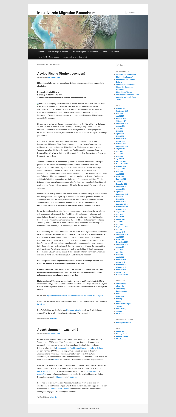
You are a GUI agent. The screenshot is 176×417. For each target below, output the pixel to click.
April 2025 (120, 116)
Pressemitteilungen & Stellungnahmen (84, 51)
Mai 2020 (119, 196)
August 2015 (120, 247)
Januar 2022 (120, 181)
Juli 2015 (119, 249)
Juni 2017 (119, 229)
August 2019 (120, 212)
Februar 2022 (121, 179)
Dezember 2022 (122, 164)
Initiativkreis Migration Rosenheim (66, 12)
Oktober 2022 (121, 166)
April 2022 (120, 174)
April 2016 (120, 237)
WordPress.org (121, 339)
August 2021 (120, 189)
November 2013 (122, 275)
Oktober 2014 (121, 267)
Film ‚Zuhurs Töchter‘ (124, 92)
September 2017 (122, 227)
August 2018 (120, 219)
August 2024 (120, 126)
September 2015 (122, 244)
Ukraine (104, 51)
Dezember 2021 (122, 184)
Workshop (120, 314)
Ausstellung (120, 288)
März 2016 (120, 239)
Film (118, 293)
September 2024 (122, 123)
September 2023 (122, 146)
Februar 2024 (121, 138)
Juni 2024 (119, 128)
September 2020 (122, 194)
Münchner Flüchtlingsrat (93, 295)
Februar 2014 (121, 269)
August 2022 (120, 169)
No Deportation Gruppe (60, 388)
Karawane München (75, 295)
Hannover (60, 377)
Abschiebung (121, 283)
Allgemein (53, 318)
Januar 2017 (120, 232)
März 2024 (120, 136)
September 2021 (122, 186)
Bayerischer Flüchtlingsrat (57, 295)
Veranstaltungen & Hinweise (58, 51)
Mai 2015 (119, 254)
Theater (119, 306)
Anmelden (120, 331)
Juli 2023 (119, 151)
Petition (119, 301)
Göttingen (74, 377)
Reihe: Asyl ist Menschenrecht (48, 57)
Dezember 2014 (122, 264)
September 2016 (122, 234)
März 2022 (120, 176)
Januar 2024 (120, 141)
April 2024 (120, 133)
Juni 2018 (119, 224)
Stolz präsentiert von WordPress (88, 409)
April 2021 (120, 191)
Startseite (41, 51)
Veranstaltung (121, 308)
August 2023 (120, 148)
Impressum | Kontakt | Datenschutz (75, 57)
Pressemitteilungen (123, 303)
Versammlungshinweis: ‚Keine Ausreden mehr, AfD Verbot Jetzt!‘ (127, 97)
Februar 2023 (121, 161)
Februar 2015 (121, 259)
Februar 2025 (121, 118)
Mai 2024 (119, 131)
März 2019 (120, 217)
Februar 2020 (121, 201)
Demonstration (121, 291)
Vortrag (119, 311)
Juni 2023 (119, 154)
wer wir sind (115, 51)
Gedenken (120, 296)
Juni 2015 (119, 252)
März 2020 (120, 199)
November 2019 (122, 206)
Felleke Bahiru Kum (45, 371)
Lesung (119, 298)
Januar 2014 (120, 272)
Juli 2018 (119, 222)
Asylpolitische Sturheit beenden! (61, 73)
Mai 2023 (119, 156)
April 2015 (120, 257)
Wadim (56, 359)
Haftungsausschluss (123, 322)
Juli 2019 (119, 214)
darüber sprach (92, 371)
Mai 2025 (119, 113)
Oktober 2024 (121, 121)
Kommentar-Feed (122, 336)
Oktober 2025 (121, 108)
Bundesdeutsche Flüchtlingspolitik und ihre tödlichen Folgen (79, 348)
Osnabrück (41, 374)
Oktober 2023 (121, 143)
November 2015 (122, 242)
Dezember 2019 (122, 204)
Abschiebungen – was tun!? (57, 329)
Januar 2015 (120, 262)
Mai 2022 (119, 171)
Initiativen (41, 304)
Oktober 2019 (121, 209)
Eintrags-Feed (121, 334)
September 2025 (122, 111)
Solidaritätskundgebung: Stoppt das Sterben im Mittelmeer (125, 87)
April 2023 (120, 159)
